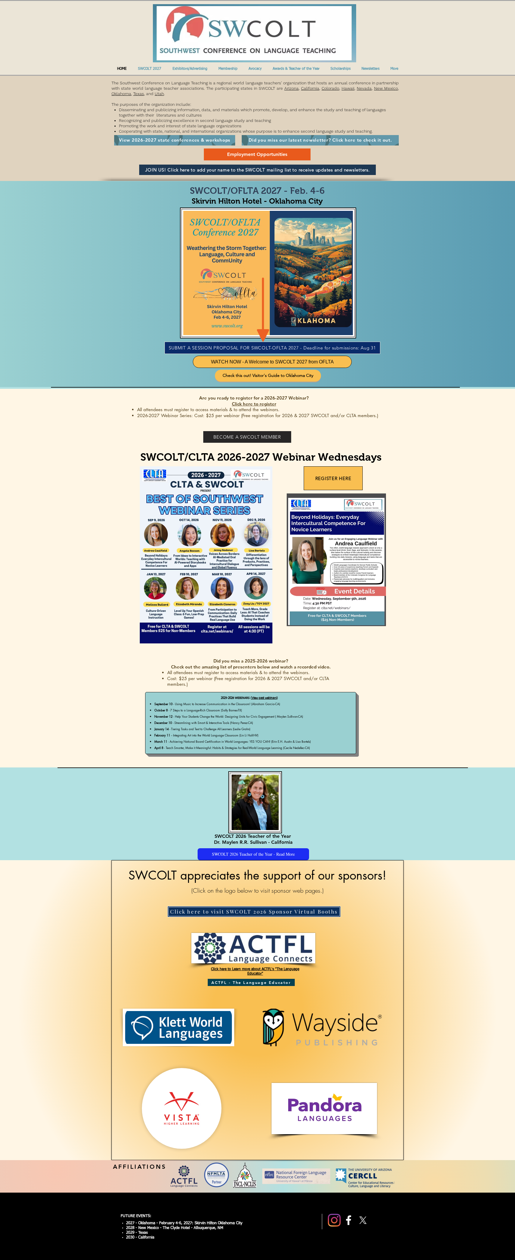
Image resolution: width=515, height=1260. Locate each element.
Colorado (330, 88)
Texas (138, 93)
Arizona (291, 88)
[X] (362, 1220)
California (310, 88)
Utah (159, 93)
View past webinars (264, 697)
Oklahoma (121, 93)
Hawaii (348, 88)
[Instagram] (334, 1220)
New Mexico (386, 88)
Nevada (364, 88)
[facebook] (348, 1220)
